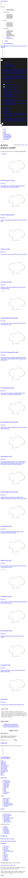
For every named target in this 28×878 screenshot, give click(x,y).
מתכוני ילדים (13, 71)
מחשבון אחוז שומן (7, 104)
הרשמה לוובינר (6, 138)
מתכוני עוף (24, 71)
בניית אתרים (12, 865)
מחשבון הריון (6, 108)
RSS (2, 773)
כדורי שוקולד (6, 850)
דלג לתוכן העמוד (4, 1)
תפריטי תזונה (21, 91)
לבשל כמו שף (22, 119)
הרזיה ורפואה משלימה (13, 121)
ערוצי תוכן (5, 112)
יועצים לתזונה (6, 833)
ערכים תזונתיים (15, 91)
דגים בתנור (5, 860)
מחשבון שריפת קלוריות (14, 100)
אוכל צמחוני (6, 785)
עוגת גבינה (5, 848)
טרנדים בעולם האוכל (8, 73)
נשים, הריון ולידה (10, 114)
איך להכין (24, 113)
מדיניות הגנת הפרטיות (5, 874)
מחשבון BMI (6, 103)
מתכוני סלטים (22, 69)
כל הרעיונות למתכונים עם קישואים (11, 726)
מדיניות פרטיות (4, 767)
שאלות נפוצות (4, 764)
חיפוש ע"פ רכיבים (7, 91)
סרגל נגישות (6, 139)
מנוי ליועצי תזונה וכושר (5, 758)
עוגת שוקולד (6, 846)
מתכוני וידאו (6, 75)
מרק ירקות (5, 847)
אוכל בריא (24, 78)
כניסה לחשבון (7, 63)
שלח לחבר (3, 153)
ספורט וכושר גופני (18, 114)
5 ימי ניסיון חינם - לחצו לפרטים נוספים (11, 96)
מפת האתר (3, 763)
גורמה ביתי (5, 121)
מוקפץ (10, 70)
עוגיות (7, 70)
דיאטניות (5, 826)
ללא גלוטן (5, 793)
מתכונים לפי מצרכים (13, 76)
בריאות (14, 113)
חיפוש (5, 129)
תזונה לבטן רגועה (15, 119)
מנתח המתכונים (21, 75)
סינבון (4, 131)
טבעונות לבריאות (7, 118)
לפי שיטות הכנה (6, 79)
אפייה (13, 70)
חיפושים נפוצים (3, 843)
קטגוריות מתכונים (4, 777)
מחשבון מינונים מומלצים (12, 103)
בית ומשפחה (19, 113)
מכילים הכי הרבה (7, 92)
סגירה (2, 875)
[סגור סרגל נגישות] (1, 4)
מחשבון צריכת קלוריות (21, 103)
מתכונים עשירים (22, 76)
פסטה (4, 70)
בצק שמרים (6, 859)
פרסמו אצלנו (3, 762)
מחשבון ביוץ (6, 109)
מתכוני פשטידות (15, 69)
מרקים (8, 71)
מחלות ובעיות (9, 113)
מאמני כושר (6, 831)
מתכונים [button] (13, 66)
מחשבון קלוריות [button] (13, 94)
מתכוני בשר (18, 71)
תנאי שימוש (6, 765)
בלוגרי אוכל (5, 828)
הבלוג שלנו (3, 772)
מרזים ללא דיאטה (7, 119)
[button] (7, 66)
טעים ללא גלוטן (14, 118)
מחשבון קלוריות (23, 100)
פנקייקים (5, 854)
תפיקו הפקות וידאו (5, 865)
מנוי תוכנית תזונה (4, 769)
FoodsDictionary (4, 742)
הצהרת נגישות (9, 38)
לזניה (4, 852)
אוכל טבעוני (6, 787)
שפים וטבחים (6, 830)
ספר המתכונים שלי (13, 75)
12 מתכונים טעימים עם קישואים (10, 724)
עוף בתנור (5, 856)
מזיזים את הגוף (21, 121)
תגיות (23, 144)
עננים (4, 132)
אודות (2, 760)
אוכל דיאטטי (6, 76)
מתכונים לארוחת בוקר (8, 851)
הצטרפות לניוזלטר (7, 135)
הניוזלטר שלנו (4, 733)
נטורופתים (5, 829)
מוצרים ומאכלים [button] (14, 89)
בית (26, 144)
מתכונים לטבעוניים (19, 70)
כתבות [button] (7, 110)
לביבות (4, 857)
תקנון (2, 765)
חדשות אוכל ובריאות (8, 115)
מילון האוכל (5, 90)
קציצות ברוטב (6, 134)
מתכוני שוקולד (6, 792)
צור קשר (8, 37)
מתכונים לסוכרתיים (17, 73)
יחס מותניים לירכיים (7, 101)
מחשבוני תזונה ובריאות (8, 99)
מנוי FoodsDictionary (8, 43)
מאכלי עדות (19, 78)
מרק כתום (5, 855)
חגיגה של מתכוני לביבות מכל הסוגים (11, 725)
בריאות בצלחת (21, 118)
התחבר (5, 40)
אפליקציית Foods (7, 81)
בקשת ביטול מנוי (4, 771)
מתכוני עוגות (8, 69)
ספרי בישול (13, 78)
